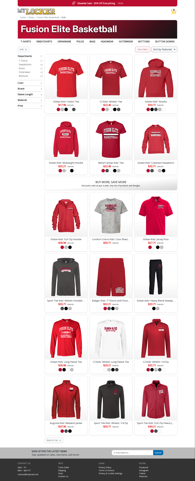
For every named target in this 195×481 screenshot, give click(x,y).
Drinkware (64, 41)
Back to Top (54, 440)
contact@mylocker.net (28, 474)
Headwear (107, 41)
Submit (158, 452)
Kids (23, 49)
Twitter (142, 473)
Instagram (143, 470)
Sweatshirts (44, 41)
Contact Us (63, 476)
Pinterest (143, 476)
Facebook (143, 467)
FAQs (60, 473)
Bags (92, 41)
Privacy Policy (105, 467)
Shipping (62, 470)
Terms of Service (106, 470)
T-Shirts (26, 41)
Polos (80, 41)
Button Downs (165, 41)
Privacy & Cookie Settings (110, 473)
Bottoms (144, 41)
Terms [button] (120, 3)
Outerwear (126, 41)
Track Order (63, 467)
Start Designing (66, 93)
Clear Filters (142, 49)
